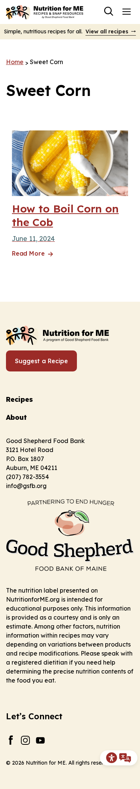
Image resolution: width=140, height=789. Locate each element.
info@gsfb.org (26, 486)
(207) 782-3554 (27, 477)
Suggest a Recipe (41, 361)
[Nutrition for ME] (45, 11)
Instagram (25, 740)
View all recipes (106, 31)
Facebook (10, 740)
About (16, 417)
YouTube (40, 740)
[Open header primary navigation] (127, 11)
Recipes (19, 399)
